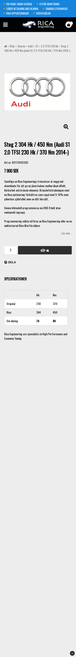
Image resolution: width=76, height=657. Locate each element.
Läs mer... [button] (66, 233)
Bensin (21, 46)
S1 (36, 46)
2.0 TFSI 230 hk (49, 46)
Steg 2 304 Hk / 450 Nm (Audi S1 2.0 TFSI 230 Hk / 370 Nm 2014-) (37, 48)
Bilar (12, 46)
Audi (30, 46)
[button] (69, 24)
